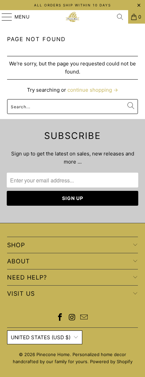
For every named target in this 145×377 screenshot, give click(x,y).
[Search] (120, 17)
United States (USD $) (40, 337)
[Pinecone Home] (72, 17)
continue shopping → (92, 90)
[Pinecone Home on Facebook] (60, 318)
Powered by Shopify (111, 361)
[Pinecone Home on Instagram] (72, 318)
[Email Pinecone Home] (84, 318)
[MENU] (3, 17)
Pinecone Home (53, 354)
